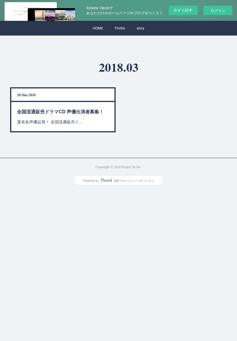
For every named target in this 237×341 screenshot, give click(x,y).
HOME (98, 27)
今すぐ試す (183, 10)
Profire (120, 27)
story (140, 27)
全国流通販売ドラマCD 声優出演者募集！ (60, 111)
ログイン (217, 10)
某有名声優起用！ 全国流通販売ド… (50, 122)
